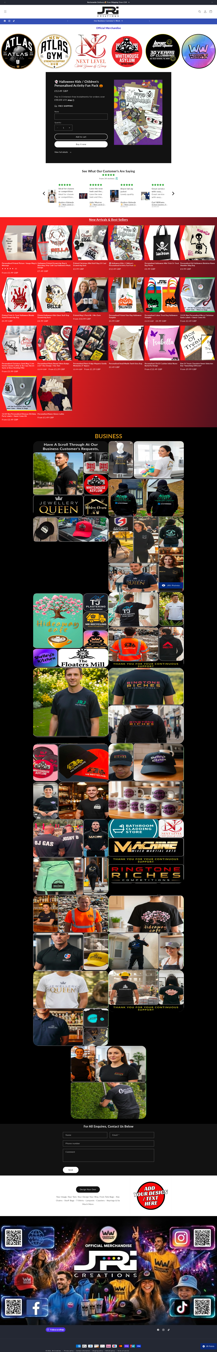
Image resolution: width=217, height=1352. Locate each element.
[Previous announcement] (5, 2)
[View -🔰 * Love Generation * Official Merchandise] (162, 51)
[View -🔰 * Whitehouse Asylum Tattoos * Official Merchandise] (126, 51)
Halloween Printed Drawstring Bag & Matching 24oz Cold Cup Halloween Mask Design (54, 265)
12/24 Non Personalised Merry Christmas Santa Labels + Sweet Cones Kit (197, 316)
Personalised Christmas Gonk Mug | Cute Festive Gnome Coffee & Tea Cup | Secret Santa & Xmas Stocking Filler (18, 366)
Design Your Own (88, 1189)
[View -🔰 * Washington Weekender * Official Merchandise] (198, 51)
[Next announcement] (212, 2)
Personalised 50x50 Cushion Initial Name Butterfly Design (161, 365)
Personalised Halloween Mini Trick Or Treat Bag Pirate (162, 264)
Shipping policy (97, 1350)
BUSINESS (108, 436)
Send (70, 1170)
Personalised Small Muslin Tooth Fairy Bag (125, 364)
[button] (5, 11)
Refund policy (110, 1350)
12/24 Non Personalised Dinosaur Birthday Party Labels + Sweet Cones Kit (19, 415)
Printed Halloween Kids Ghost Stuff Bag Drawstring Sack (53, 316)
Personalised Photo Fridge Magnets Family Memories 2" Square (90, 365)
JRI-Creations (56, 1350)
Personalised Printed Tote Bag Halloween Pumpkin (125, 316)
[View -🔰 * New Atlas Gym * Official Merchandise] (54, 51)
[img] (108, 175)
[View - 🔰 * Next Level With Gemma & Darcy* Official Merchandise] (90, 51)
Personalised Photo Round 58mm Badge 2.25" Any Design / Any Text (53, 365)
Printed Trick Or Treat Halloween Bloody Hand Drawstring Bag (18, 316)
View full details (61, 152)
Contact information (83, 1350)
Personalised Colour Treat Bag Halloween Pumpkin (161, 316)
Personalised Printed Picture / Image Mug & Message (19, 264)
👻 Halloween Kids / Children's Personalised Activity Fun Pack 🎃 (122, 264)
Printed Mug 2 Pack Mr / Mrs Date (87, 315)
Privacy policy (69, 1350)
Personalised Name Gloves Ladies (51, 414)
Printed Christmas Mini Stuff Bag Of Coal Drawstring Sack (89, 264)
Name (57, 112)
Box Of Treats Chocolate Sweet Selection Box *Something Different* (196, 365)
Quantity (58, 123)
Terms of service (123, 1350)
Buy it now (81, 144)
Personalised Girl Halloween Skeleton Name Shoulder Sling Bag (197, 264)
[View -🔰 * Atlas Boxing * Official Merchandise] (18, 51)
